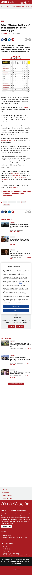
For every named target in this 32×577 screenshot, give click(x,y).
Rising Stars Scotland (18, 6)
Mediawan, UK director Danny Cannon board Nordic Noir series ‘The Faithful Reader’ (20, 253)
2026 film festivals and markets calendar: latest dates (20, 372)
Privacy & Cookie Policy (22, 559)
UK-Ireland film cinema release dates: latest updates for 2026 (19, 240)
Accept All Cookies (16, 310)
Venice (8, 6)
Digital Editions (7, 498)
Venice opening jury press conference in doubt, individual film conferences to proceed (20, 359)
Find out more (6, 526)
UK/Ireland (7, 204)
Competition (12, 202)
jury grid (23, 202)
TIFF (4, 6)
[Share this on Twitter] (5, 39)
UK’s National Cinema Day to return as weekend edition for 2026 (19, 226)
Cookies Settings (16, 306)
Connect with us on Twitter (9, 504)
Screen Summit (7, 535)
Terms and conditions (7, 559)
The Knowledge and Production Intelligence (16, 555)
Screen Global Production (11, 553)
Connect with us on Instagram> (27, 504)
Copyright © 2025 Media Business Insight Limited (15, 561)
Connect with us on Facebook (3, 504)
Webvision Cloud (20, 569)
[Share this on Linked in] (9, 39)
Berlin (5, 202)
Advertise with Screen (9, 490)
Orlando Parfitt (15, 231)
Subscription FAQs (16, 563)
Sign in (8, 36)
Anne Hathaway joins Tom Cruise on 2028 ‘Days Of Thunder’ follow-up (20, 344)
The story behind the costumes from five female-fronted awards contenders (17, 194)
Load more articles (16, 384)
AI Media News (7, 549)
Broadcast (6, 547)
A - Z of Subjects (7, 495)
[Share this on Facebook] (2, 39)
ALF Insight (6, 551)
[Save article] (29, 39)
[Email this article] (12, 39)
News (2, 22)
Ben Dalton (6, 33)
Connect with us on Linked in (15, 504)
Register (20, 326)
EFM (18, 202)
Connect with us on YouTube (21, 504)
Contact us (5, 493)
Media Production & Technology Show (15, 537)
